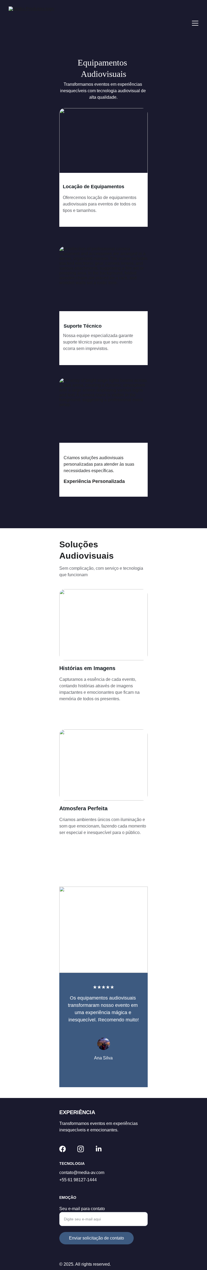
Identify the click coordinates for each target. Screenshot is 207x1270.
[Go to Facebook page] (62, 1149)
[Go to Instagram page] (80, 1149)
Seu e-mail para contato (82, 1208)
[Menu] (195, 23)
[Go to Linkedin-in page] (98, 1149)
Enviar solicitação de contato (96, 1238)
